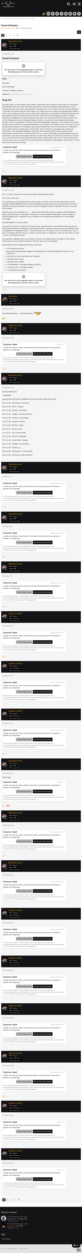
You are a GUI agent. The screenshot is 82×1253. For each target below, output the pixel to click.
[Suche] (68, 4)
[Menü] (79, 4)
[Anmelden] (74, 4)
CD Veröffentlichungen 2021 (17, 1217)
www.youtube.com (57, 147)
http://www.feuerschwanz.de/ (20, 94)
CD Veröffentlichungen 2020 (17, 1224)
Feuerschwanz (6, 1239)
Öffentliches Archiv (13, 1221)
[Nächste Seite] (17, 35)
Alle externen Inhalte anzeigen (43, 156)
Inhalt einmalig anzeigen (24, 156)
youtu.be (60, 344)
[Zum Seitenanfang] (78, 1250)
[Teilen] (79, 32)
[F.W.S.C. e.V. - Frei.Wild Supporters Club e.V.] (8, 4)
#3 (29, 212)
